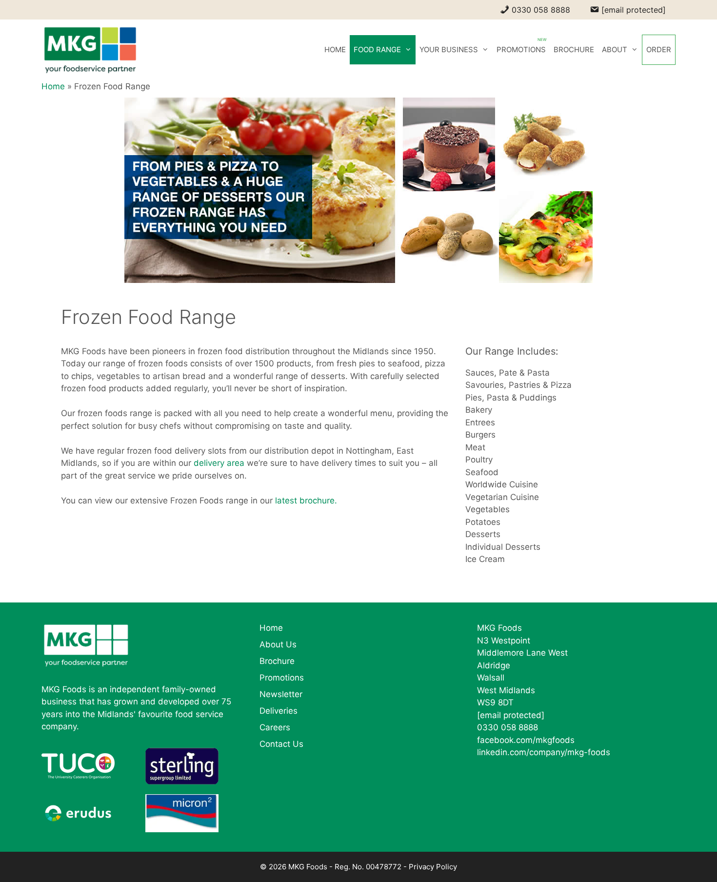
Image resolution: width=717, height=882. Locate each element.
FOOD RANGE (377, 49)
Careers (274, 727)
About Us (278, 644)
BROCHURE (574, 49)
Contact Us (281, 744)
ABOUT (614, 49)
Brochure (277, 661)
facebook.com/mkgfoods (526, 740)
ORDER (658, 49)
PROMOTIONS (521, 49)
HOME (335, 49)
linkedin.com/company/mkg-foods (543, 752)
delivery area (219, 463)
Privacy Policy (433, 866)
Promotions (281, 677)
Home (53, 86)
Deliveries (278, 711)
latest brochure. (306, 500)
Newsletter (280, 694)
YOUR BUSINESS (448, 49)
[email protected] (510, 715)
